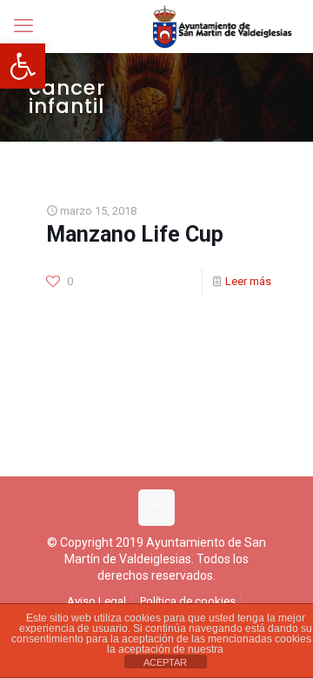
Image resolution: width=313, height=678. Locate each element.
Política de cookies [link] (188, 601)
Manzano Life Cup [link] (134, 234)
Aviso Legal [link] (96, 601)
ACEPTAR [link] (165, 662)
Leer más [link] (248, 281)
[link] (22, 66)
